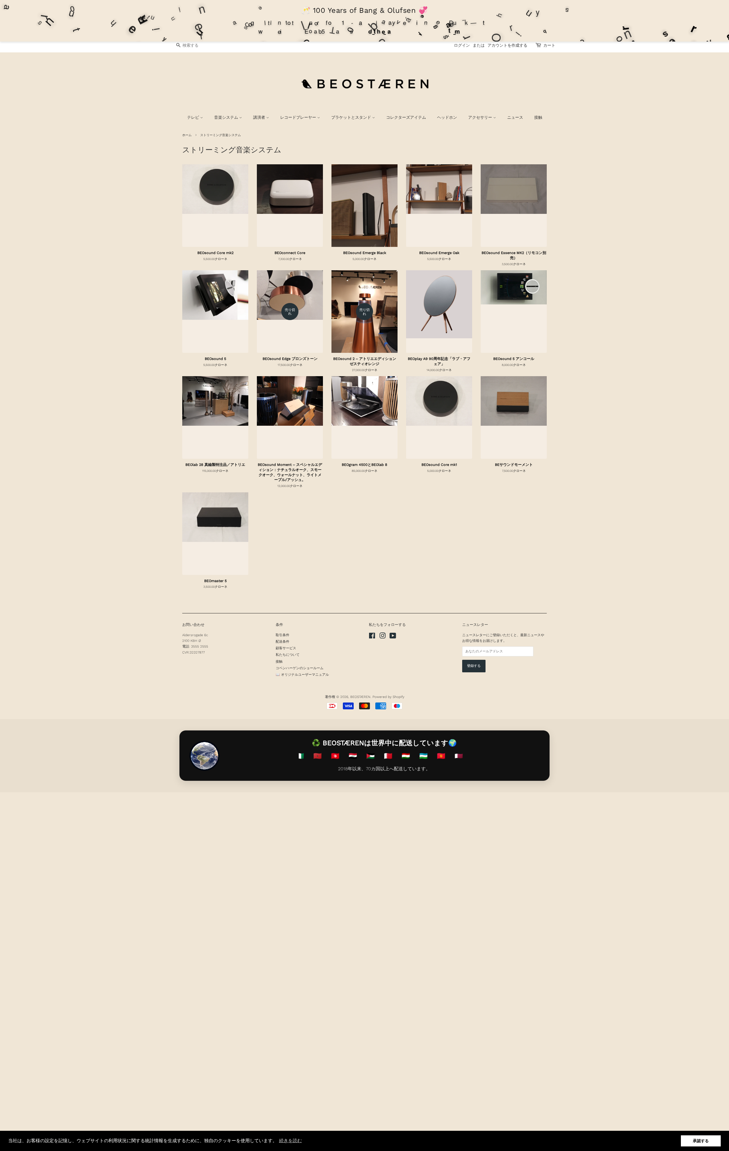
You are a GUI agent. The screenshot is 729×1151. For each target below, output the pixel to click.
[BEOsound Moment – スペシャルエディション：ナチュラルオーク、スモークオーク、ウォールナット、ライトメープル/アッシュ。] (290, 419)
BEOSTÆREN (360, 697)
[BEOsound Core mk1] (439, 419)
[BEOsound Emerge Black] (364, 207)
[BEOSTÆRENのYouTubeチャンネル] (393, 637)
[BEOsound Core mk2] (215, 207)
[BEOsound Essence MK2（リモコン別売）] (514, 207)
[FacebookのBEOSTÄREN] (372, 637)
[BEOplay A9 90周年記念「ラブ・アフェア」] (439, 313)
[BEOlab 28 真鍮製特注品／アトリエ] (215, 419)
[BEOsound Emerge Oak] (439, 207)
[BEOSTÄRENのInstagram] (382, 637)
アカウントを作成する (507, 45)
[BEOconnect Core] (290, 207)
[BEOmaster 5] (215, 535)
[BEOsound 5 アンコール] (514, 313)
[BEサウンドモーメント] (514, 419)
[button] (290, 1140)
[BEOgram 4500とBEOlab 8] (364, 419)
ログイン (462, 45)
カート (549, 45)
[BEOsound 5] (215, 313)
